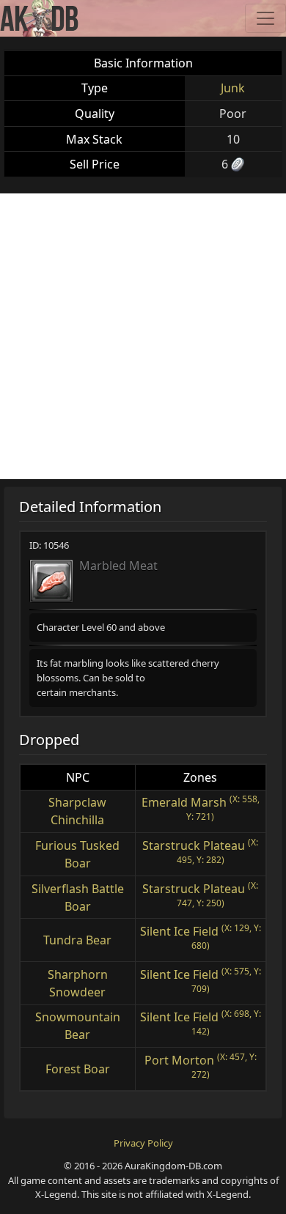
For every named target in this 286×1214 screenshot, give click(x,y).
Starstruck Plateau (193, 845)
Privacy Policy (143, 1143)
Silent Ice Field (179, 931)
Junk (233, 88)
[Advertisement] (143, 336)
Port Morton (179, 1060)
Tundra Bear (77, 940)
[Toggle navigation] (265, 18)
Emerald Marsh (184, 802)
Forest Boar (77, 1069)
